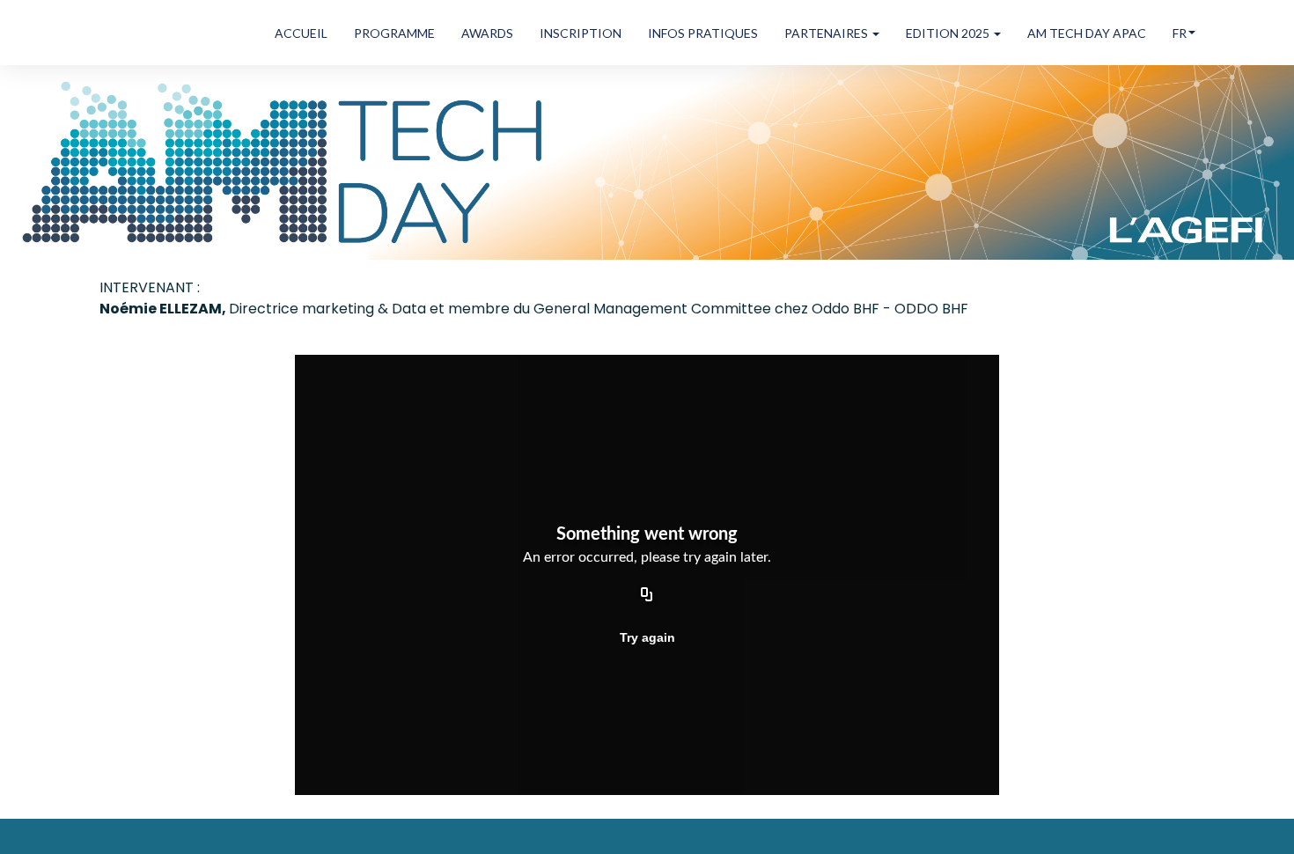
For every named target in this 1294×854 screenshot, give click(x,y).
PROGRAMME (394, 33)
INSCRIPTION (580, 33)
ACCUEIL (301, 33)
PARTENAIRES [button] (827, 33)
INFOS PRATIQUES (703, 33)
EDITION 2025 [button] (949, 33)
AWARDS (487, 33)
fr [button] (1180, 33)
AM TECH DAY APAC (1086, 33)
